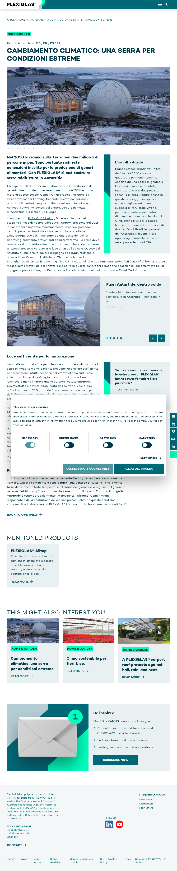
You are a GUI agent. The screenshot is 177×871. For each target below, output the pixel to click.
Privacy (24, 858)
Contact (14, 845)
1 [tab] (107, 338)
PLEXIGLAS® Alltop (41, 218)
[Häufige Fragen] (173, 439)
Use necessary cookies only (87, 468)
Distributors (146, 803)
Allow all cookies (139, 468)
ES (52, 43)
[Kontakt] (173, 416)
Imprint (11, 858)
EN (45, 43)
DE (38, 43)
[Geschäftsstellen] (173, 431)
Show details (148, 457)
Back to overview (22, 515)
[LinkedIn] (109, 824)
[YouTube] (119, 824)
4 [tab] (117, 338)
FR (58, 43)
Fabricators (146, 807)
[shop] (173, 423)
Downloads (145, 799)
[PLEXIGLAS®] (21, 4)
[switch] (69, 445)
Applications (16, 19)
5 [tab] (121, 338)
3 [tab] (114, 338)
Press (127, 858)
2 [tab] (110, 338)
